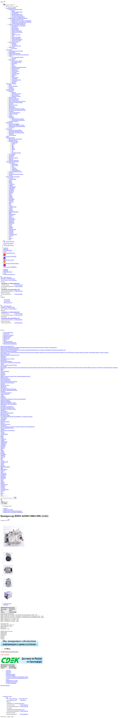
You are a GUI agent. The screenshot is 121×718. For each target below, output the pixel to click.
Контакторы (15, 164)
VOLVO (11, 235)
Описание (5, 604)
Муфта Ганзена (15, 71)
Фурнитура (11, 117)
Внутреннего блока (13, 141)
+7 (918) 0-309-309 (18, 286)
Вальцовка (14, 63)
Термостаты (14, 169)
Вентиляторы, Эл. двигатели (19, 25)
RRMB (13, 149)
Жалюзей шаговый (16, 152)
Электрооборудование (17, 39)
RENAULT (11, 223)
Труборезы (14, 81)
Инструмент (12, 59)
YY (12, 151)
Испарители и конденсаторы (16, 102)
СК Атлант (11, 127)
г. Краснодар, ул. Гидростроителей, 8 (10, 283)
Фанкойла (11, 134)
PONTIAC (11, 220)
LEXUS (11, 208)
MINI (10, 213)
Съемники (14, 44)
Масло (13, 10)
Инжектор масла (16, 68)
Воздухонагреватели (14, 98)
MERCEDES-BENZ (13, 211)
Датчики (11, 172)
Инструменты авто (13, 42)
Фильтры (11, 116)
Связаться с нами (7, 696)
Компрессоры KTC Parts (17, 19)
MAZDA (11, 210)
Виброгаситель (12, 97)
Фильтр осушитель (16, 37)
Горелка (14, 66)
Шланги (14, 82)
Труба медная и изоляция (18, 118)
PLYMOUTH (12, 219)
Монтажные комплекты (14, 53)
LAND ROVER (12, 206)
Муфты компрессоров (17, 12)
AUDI (10, 180)
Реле (13, 166)
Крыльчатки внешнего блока (16, 131)
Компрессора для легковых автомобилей (21, 22)
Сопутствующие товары (17, 57)
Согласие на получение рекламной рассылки (17, 678)
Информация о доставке (12, 680)
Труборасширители (16, 79)
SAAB (10, 224)
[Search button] (15, 498)
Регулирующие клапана (17, 15)
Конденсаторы (15, 28)
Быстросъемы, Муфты (17, 61)
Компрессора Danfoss (14, 123)
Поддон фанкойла (13, 86)
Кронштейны (12, 52)
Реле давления (15, 95)
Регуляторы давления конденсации (17, 110)
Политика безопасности (9, 274)
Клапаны (11, 103)
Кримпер (14, 43)
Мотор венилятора (13, 157)
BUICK (11, 183)
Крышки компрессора (17, 14)
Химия (10, 56)
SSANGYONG (12, 229)
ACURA (11, 178)
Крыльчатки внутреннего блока (16, 132)
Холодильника (12, 135)
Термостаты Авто (16, 34)
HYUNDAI (11, 199)
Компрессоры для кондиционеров (17, 126)
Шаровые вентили (16, 96)
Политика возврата (10, 674)
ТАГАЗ (10, 238)
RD (12, 145)
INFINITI (11, 200)
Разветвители (12, 107)
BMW (10, 181)
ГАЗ (10, 237)
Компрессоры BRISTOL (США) (16, 125)
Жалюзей (11, 156)
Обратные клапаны (16, 93)
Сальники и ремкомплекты (18, 17)
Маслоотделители (13, 105)
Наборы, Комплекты (17, 30)
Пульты (11, 175)
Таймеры (14, 167)
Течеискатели (15, 77)
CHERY (11, 185)
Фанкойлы (11, 88)
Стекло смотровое (13, 113)
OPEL (10, 217)
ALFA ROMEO (12, 179)
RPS (13, 147)
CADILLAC (12, 184)
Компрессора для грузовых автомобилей (21, 20)
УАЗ (10, 239)
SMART (11, 228)
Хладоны (14, 58)
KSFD (13, 144)
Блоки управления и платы (15, 171)
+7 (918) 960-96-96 (18, 294)
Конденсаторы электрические (16, 174)
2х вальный (14, 142)
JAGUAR (11, 201)
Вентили (11, 91)
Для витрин (12, 155)
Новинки (8, 673)
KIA (10, 204)
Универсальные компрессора (19, 23)
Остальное (14, 72)
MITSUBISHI (12, 214)
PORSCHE (11, 222)
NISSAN (11, 215)
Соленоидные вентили (14, 112)
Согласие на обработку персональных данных (17, 676)
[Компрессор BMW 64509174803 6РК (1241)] (13, 549)
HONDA (11, 198)
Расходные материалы (17, 32)
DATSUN (11, 191)
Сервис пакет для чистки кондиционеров (19, 54)
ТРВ (13, 35)
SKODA (11, 227)
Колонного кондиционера (15, 130)
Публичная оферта (7, 271)
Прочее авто (12, 47)
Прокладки (11, 106)
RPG (13, 146)
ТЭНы (10, 115)
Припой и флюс (15, 73)
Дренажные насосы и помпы (16, 50)
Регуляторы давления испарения (17, 108)
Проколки (14, 74)
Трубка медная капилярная (18, 120)
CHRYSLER (12, 188)
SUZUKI (11, 232)
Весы (13, 64)
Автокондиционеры (8, 509)
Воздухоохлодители (13, 100)
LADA (10, 205)
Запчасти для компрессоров (15, 9)
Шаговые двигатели (14, 160)
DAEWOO (11, 190)
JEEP (10, 203)
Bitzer (10, 84)
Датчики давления (16, 40)
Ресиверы (11, 111)
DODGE (11, 193)
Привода (11, 87)
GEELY (11, 196)
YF (12, 150)
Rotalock (14, 92)
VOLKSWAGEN (13, 234)
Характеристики (7, 603)
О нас (4, 273)
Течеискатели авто (16, 45)
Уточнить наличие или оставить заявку (9, 651)
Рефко (13, 76)
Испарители (15, 27)
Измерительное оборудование (19, 67)
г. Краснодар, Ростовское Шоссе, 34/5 (10, 289)
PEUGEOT (11, 218)
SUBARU (11, 230)
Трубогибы (14, 78)
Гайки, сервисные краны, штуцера (17, 101)
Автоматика (12, 162)
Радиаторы (14, 48)
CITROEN (11, 189)
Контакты (5, 269)
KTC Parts (11, 607)
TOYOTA (11, 233)
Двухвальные (12, 154)
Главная (5, 508)
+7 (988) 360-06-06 (18, 291)
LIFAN (10, 209)
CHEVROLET (12, 186)
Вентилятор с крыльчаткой (15, 139)
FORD (10, 195)
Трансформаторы (16, 170)
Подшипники (15, 13)
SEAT (10, 225)
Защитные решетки (13, 121)
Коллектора (14, 69)
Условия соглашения (11, 683)
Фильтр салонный (16, 38)
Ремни (13, 33)
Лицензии (5, 270)
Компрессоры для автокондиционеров (18, 18)
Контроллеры (15, 165)
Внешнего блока (13, 140)
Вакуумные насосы (16, 62)
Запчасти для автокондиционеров (17, 24)
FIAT (10, 194)
